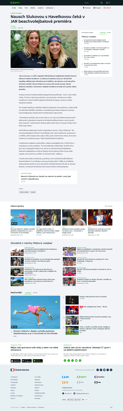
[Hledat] (102, 2)
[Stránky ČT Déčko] (65, 383)
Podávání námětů (40, 393)
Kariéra (37, 390)
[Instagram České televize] (97, 370)
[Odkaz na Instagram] (65, 360)
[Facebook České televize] (101, 370)
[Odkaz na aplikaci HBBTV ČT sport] (38, 361)
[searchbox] (92, 2)
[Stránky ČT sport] (81, 377)
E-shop (13, 393)
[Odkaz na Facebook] (68, 360)
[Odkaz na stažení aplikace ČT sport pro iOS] (16, 361)
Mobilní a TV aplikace (17, 396)
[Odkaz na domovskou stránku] (18, 3)
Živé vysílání (14, 379)
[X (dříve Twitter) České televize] (107, 370)
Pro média (38, 377)
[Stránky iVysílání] (99, 377)
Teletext (13, 385)
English (23, 407)
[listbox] (78, 399)
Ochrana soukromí (31, 407)
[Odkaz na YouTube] (76, 360)
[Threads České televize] (111, 370)
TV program (14, 377)
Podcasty (13, 387)
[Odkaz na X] (72, 360)
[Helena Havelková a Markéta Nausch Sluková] (44, 49)
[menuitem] (14, 7)
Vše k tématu (108, 206)
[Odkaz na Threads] (80, 360)
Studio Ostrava (39, 385)
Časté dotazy (38, 396)
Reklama (37, 379)
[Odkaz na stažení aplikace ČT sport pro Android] (27, 361)
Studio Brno (38, 382)
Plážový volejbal (16, 13)
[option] (70, 399)
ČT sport (13, 26)
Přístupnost (41, 407)
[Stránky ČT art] (80, 383)
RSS (111, 407)
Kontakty (37, 398)
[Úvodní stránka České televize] (20, 370)
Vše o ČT (13, 398)
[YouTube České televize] (104, 370)
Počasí (12, 390)
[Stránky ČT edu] (98, 383)
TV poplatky (14, 382)
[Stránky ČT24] (65, 377)
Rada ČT (37, 387)
